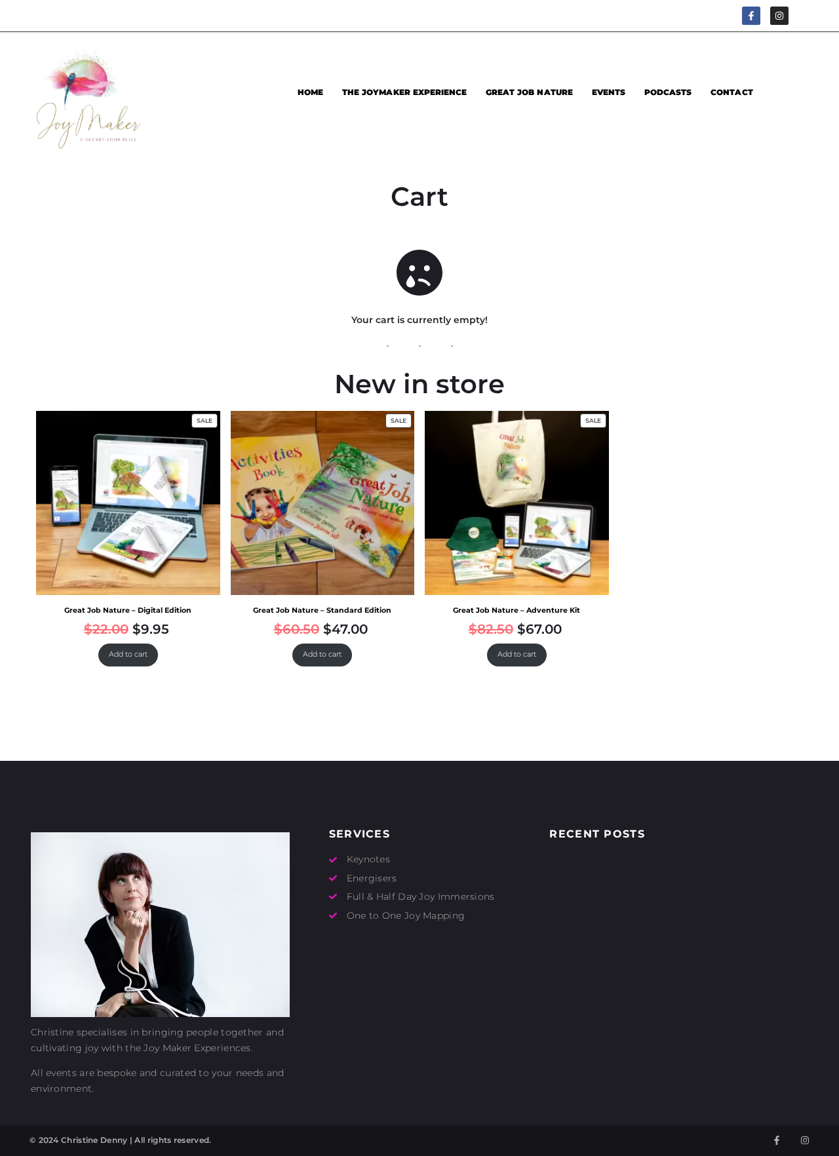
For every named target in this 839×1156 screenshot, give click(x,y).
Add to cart (128, 654)
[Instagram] (779, 16)
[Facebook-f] (751, 16)
